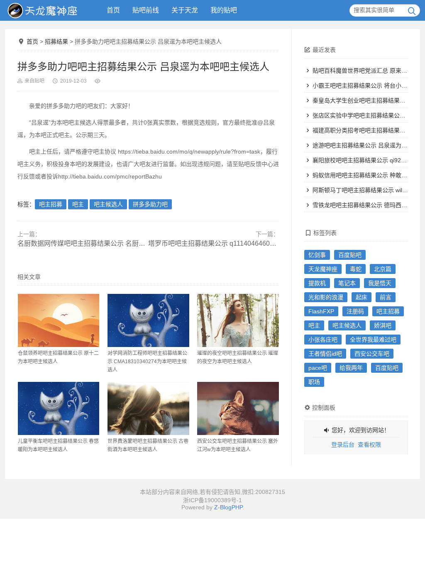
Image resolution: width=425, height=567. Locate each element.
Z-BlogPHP (228, 507)
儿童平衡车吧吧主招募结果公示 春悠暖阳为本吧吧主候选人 (58, 445)
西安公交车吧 (371, 353)
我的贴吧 (223, 10)
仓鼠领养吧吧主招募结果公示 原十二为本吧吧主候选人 (58, 357)
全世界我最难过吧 (373, 339)
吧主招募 (50, 204)
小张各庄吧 (322, 339)
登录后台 (342, 444)
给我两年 (351, 367)
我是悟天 (379, 283)
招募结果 (56, 41)
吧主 (78, 204)
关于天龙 (184, 10)
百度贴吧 (349, 255)
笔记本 (347, 283)
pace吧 (317, 367)
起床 (361, 297)
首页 (113, 10)
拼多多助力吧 (150, 204)
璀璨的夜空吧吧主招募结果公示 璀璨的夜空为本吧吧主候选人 (237, 357)
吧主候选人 (108, 204)
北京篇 (382, 269)
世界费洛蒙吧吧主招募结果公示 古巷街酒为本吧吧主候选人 (147, 445)
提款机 (317, 283)
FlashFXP (321, 311)
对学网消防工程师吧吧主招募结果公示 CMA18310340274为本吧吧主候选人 (147, 361)
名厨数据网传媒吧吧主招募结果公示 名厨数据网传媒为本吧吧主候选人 (82, 243)
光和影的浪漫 (325, 297)
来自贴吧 (34, 81)
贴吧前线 (145, 10)
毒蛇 (355, 269)
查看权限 (369, 444)
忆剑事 (317, 255)
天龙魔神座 (322, 269)
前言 (385, 297)
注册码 (355, 311)
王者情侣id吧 (325, 353)
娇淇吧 (382, 325)
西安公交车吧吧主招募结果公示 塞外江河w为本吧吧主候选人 (237, 445)
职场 (314, 382)
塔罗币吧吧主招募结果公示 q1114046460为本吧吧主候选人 (213, 243)
